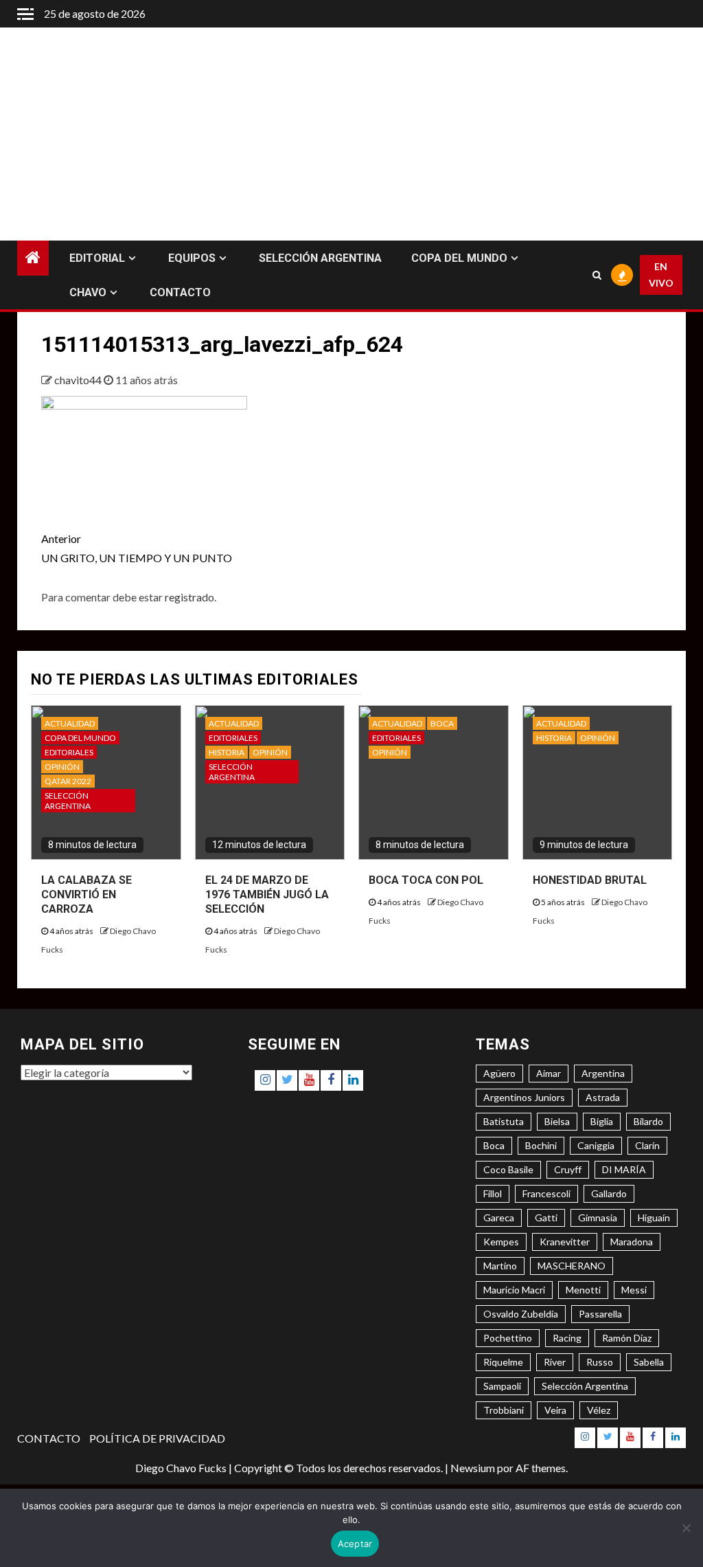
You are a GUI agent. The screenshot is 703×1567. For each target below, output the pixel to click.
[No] (686, 1528)
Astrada (603, 1097)
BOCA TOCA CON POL (426, 880)
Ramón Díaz (627, 1338)
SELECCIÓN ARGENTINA (320, 258)
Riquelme (503, 1362)
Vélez (598, 1410)
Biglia (601, 1121)
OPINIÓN (62, 767)
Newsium (472, 1467)
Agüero (499, 1073)
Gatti (546, 1217)
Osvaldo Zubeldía (520, 1314)
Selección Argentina (585, 1386)
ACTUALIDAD (70, 723)
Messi (634, 1290)
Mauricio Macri (514, 1290)
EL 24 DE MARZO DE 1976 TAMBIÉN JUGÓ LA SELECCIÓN (267, 894)
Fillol (492, 1193)
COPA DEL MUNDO (459, 258)
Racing (567, 1338)
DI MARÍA (624, 1169)
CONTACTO (180, 292)
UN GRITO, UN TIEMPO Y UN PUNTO (136, 548)
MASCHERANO (572, 1265)
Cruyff (567, 1169)
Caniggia (595, 1145)
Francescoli (546, 1193)
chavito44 (79, 379)
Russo (599, 1362)
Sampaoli (502, 1386)
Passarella (600, 1314)
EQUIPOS (192, 258)
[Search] (596, 275)
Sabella (649, 1362)
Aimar (548, 1073)
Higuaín (654, 1217)
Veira (555, 1410)
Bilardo (648, 1121)
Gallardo (609, 1193)
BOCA (442, 723)
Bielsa (557, 1121)
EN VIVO (661, 274)
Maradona (631, 1241)
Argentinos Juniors (524, 1097)
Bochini (541, 1145)
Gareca (498, 1217)
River (555, 1362)
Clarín (647, 1145)
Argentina (603, 1073)
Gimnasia (597, 1217)
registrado (189, 596)
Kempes (501, 1241)
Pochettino (507, 1338)
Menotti (583, 1290)
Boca (494, 1145)
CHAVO (87, 292)
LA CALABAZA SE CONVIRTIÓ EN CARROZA (86, 894)
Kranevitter (565, 1241)
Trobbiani (503, 1410)
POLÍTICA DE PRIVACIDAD (157, 1438)
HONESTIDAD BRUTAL (590, 880)
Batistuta (503, 1121)
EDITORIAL (97, 258)
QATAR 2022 (68, 781)
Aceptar (355, 1543)
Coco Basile (508, 1169)
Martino (500, 1265)
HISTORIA (226, 752)
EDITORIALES (69, 752)
